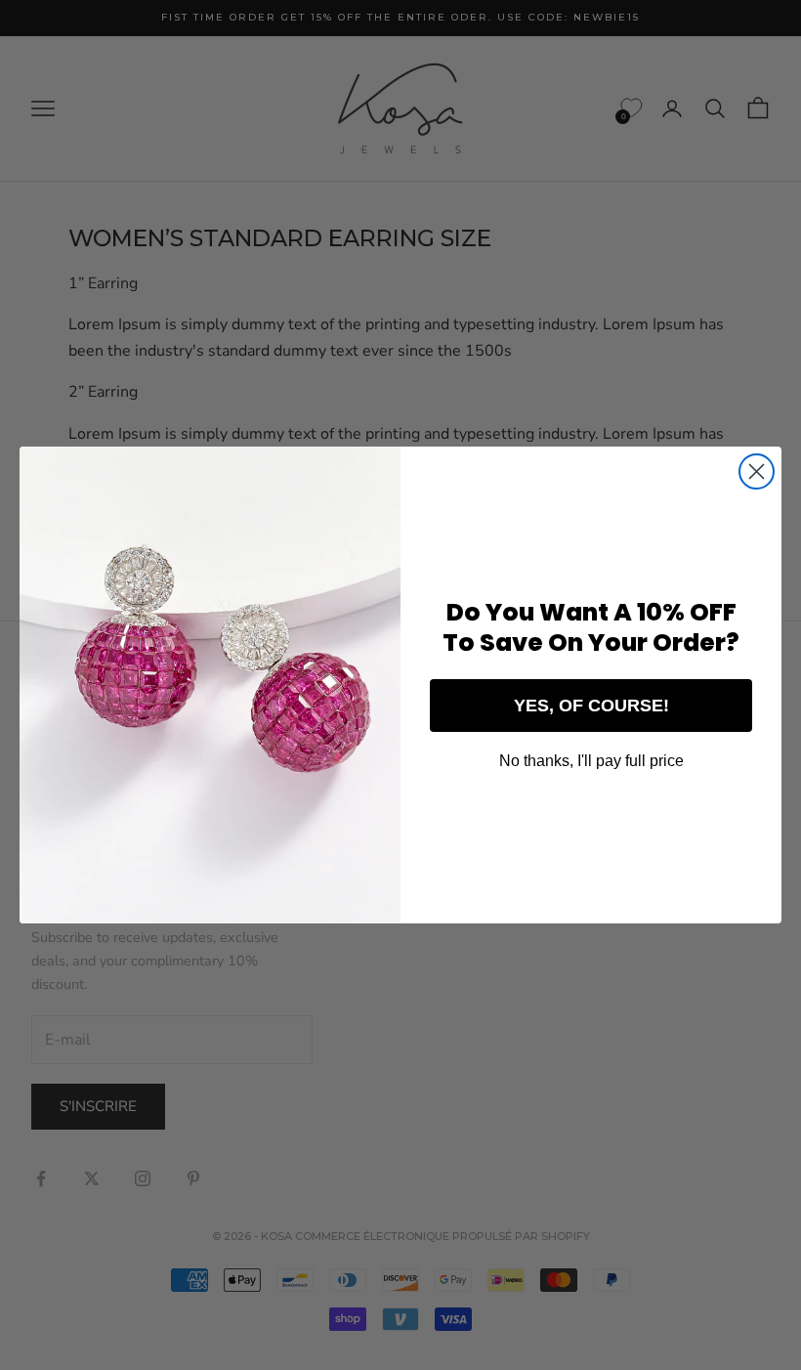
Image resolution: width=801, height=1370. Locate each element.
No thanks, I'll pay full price (591, 760)
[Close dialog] (756, 471)
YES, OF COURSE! (591, 705)
